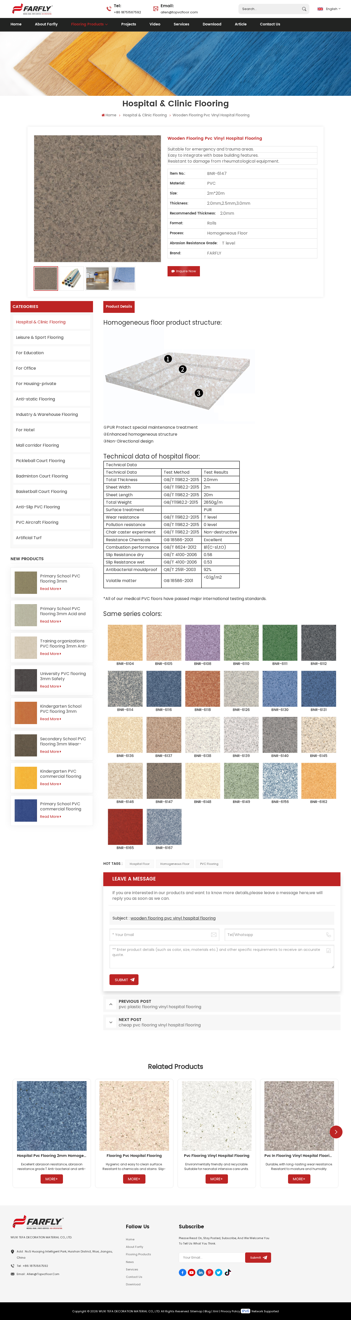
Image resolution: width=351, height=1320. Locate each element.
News (130, 1262)
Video (155, 24)
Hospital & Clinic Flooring (145, 115)
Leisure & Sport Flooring (39, 337)
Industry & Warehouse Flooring (47, 414)
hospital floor (140, 864)
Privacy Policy (230, 1311)
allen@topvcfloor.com (179, 8)
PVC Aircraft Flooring (37, 522)
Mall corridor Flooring (37, 445)
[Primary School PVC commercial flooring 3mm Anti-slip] (26, 810)
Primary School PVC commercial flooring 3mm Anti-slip (60, 806)
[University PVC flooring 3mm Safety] (26, 680)
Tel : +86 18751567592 (32, 1266)
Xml (215, 1311)
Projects (128, 24)
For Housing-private (36, 384)
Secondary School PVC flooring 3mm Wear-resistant (63, 741)
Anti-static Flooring (35, 399)
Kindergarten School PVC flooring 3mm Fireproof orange (60, 709)
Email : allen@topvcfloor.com (38, 1274)
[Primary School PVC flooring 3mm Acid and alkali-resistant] (26, 615)
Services (181, 24)
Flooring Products (87, 24)
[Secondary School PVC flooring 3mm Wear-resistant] (26, 745)
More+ (51, 1179)
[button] (336, 1132)
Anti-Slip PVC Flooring (38, 507)
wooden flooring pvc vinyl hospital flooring (173, 918)
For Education (30, 353)
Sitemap (196, 1311)
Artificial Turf (29, 538)
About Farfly (46, 24)
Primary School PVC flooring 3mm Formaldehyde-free (60, 579)
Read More (49, 588)
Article (241, 24)
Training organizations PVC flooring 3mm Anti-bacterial (64, 644)
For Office (26, 368)
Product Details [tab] (119, 307)
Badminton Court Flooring (42, 476)
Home (16, 24)
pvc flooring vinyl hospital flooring (217, 1156)
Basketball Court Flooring (41, 491)
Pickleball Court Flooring (40, 461)
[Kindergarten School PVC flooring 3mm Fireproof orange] (26, 713)
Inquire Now (186, 271)
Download (212, 24)
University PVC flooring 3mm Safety (63, 676)
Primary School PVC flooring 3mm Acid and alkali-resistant (63, 611)
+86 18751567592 (127, 8)
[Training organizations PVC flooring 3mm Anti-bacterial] (26, 647)
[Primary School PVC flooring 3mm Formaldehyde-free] (26, 583)
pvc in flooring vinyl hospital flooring (299, 1156)
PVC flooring (209, 864)
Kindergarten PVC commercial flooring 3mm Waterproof (60, 774)
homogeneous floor (174, 864)
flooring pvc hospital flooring (134, 1156)
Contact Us (270, 24)
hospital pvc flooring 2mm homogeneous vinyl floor (52, 1156)
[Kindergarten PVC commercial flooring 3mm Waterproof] (26, 778)
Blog (208, 1311)
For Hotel (25, 430)
